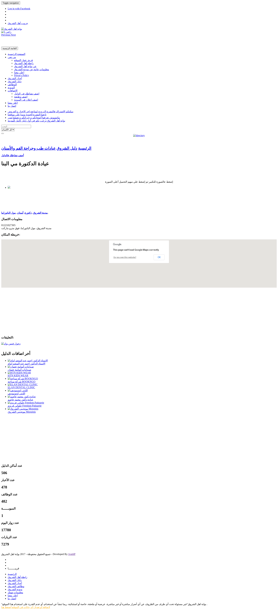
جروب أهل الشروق (18, 23)
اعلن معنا (13, 102)
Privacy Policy (21, 75)
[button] (6, 34)
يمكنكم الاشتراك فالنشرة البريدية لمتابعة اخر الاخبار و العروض (40, 111)
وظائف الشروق (16, 586)
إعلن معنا (19, 72)
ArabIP (71, 554)
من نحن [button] (12, 57)
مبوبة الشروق (15, 589)
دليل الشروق (14, 81)
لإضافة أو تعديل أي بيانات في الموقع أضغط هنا (25, 607)
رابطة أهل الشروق (24, 63)
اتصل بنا (12, 106)
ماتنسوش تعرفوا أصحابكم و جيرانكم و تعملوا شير (34, 117)
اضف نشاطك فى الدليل (26, 93)
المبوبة (11, 87)
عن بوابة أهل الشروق (25, 66)
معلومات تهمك (15, 592)
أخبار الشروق (15, 78)
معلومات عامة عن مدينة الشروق (31, 69)
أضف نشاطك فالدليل (12, 155)
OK (159, 257)
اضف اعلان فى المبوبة (26, 99)
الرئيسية (84, 148)
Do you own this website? (125, 257)
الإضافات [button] (12, 90)
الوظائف (12, 84)
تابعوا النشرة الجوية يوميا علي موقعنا (27, 114)
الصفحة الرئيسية (16, 54)
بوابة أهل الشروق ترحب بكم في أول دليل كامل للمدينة (36, 120)
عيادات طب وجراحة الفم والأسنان (28, 148)
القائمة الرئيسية (10, 48)
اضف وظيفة (20, 96)
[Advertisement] (139, 41)
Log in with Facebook (19, 8)
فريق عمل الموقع (23, 60)
